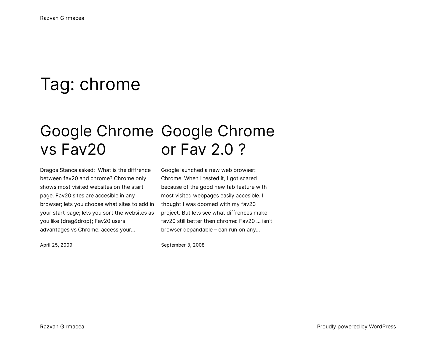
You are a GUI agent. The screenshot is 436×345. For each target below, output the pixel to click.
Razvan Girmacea (62, 18)
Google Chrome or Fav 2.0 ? (218, 140)
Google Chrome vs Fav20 (97, 140)
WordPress (382, 326)
